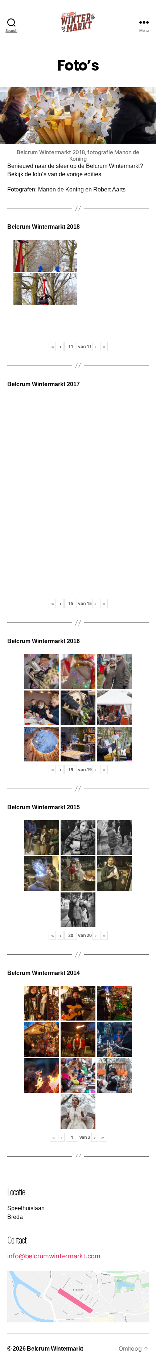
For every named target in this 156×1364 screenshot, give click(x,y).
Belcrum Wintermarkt (55, 1349)
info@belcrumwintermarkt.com (53, 1256)
